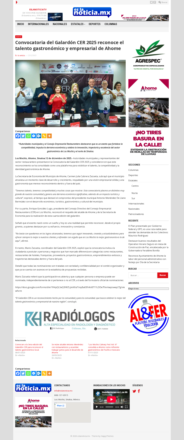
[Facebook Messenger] (33, 136)
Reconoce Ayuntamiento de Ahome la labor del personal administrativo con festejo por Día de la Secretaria (147, 259)
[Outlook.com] (39, 136)
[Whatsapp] (28, 136)
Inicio (20, 24)
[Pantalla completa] (126, 407)
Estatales (77, 24)
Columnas (111, 24)
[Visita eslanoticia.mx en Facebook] (139, 392)
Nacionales (60, 24)
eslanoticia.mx (83, 436)
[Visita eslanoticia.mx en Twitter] (134, 392)
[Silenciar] (122, 407)
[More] (49, 136)
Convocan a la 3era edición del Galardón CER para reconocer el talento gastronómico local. (29, 347)
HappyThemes (107, 436)
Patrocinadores (136, 214)
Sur (133, 198)
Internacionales (38, 24)
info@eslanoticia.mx (63, 390)
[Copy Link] (44, 136)
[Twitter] (23, 136)
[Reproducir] (97, 407)
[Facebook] (17, 136)
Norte (18, 37)
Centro (135, 185)
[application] (111, 399)
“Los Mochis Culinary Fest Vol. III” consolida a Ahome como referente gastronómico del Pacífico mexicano (104, 347)
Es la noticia (20, 55)
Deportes (94, 24)
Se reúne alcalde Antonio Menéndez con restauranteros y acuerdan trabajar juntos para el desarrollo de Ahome (67, 348)
